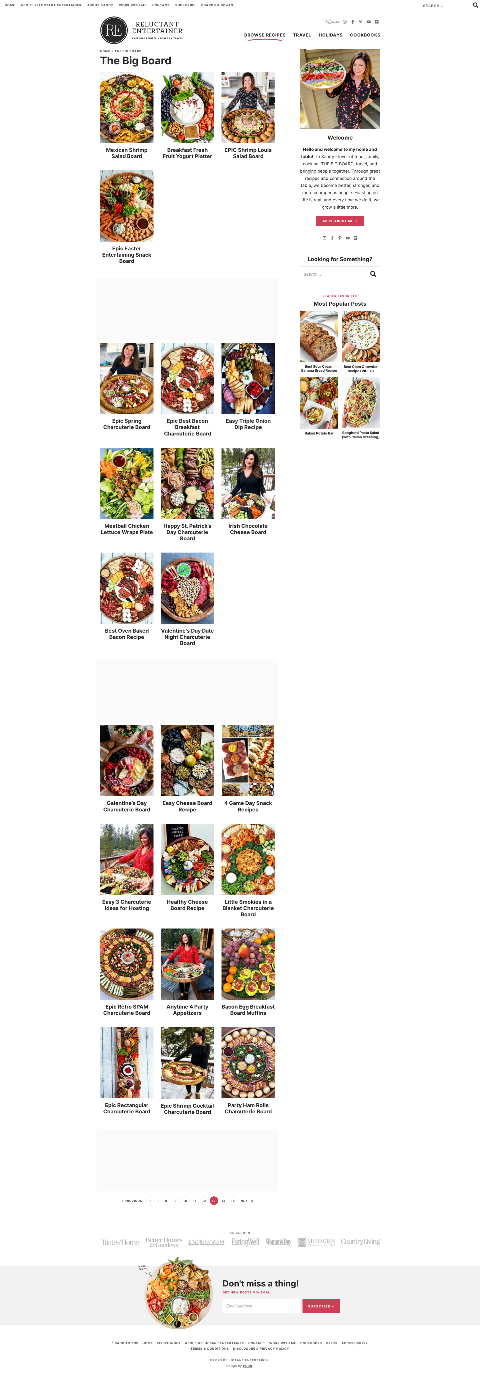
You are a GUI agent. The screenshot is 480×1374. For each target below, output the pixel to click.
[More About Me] (340, 89)
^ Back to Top (125, 1343)
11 (194, 1201)
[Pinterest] (361, 22)
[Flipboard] (377, 22)
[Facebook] (353, 22)
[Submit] (373, 274)
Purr (247, 1366)
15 (233, 1201)
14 (224, 1201)
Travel (302, 35)
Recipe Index (169, 1343)
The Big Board (128, 51)
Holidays (331, 35)
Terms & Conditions (209, 1348)
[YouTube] (369, 22)
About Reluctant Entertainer (51, 5)
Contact (161, 5)
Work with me (132, 5)
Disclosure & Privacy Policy (261, 1348)
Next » (247, 1201)
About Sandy (100, 5)
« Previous (132, 1201)
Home (10, 5)
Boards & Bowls (217, 5)
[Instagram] (345, 22)
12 (204, 1201)
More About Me (338, 221)
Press (332, 1343)
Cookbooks (365, 35)
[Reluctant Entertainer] (142, 30)
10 (185, 1201)
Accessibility (355, 1343)
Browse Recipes (265, 35)
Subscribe (185, 5)
